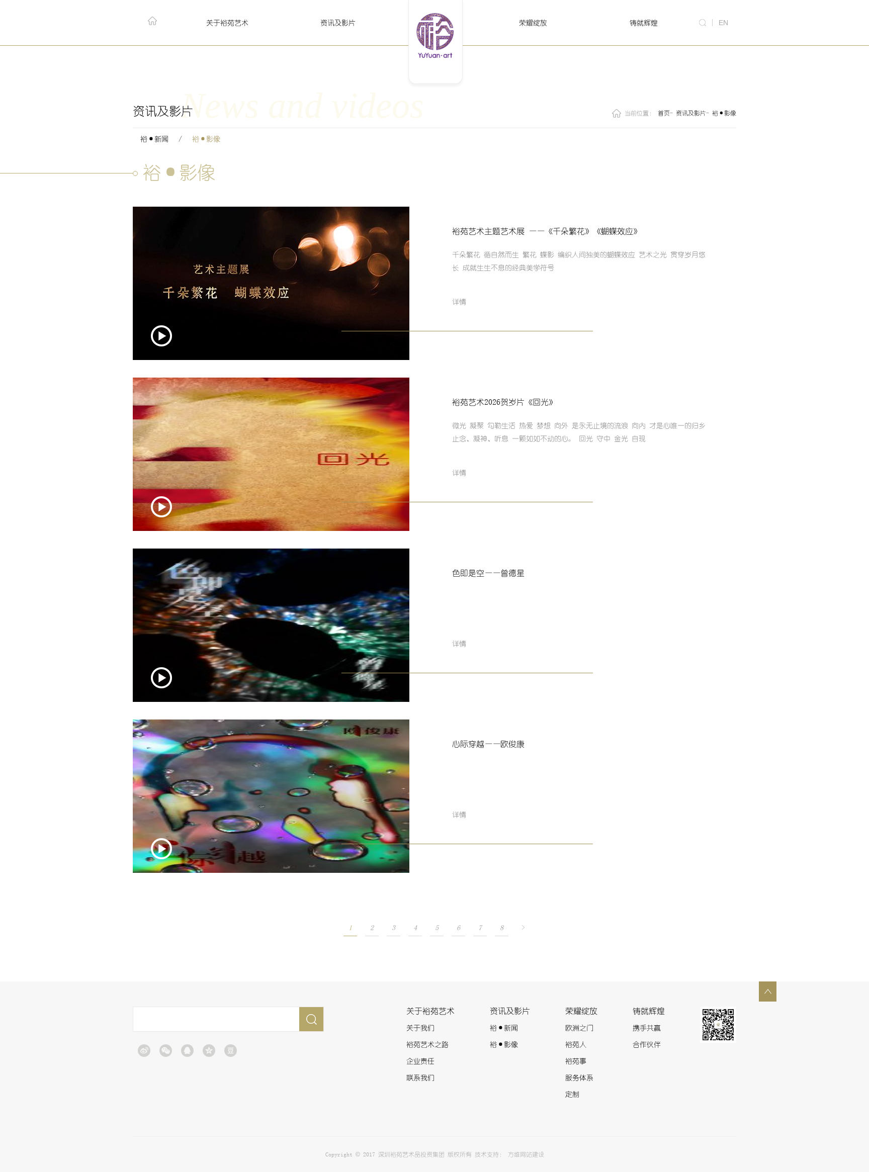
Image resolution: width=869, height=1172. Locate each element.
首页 (664, 113)
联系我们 (420, 1077)
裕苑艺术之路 (427, 1044)
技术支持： (490, 1154)
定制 (572, 1094)
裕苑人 (575, 1044)
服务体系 (579, 1077)
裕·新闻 (154, 139)
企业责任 (420, 1061)
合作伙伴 (647, 1044)
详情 (459, 302)
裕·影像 (724, 113)
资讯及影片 (691, 113)
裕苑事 (575, 1061)
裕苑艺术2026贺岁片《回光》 (504, 402)
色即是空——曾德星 (488, 573)
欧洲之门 (579, 1028)
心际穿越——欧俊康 (488, 744)
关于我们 (420, 1028)
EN (723, 23)
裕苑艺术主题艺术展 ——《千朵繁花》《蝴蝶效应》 (546, 231)
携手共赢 (647, 1028)
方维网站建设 (526, 1154)
